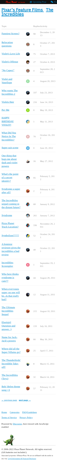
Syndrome (7, 215)
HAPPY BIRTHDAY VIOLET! (8, 121)
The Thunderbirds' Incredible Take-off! (11, 364)
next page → (25, 400)
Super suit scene (10, 147)
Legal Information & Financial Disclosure (22, 458)
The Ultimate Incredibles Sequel (8, 311)
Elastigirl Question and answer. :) (8, 326)
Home (4, 412)
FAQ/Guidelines (29, 412)
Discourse (17, 424)
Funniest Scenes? (10, 33)
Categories (14, 412)
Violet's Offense (10, 61)
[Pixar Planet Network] (15, 2)
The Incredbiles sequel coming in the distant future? (11, 204)
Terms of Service (9, 417)
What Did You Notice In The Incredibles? (9, 136)
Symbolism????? (10, 235)
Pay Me (5, 110)
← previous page (9, 400)
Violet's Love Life (11, 53)
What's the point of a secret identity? (10, 177)
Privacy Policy (26, 417)
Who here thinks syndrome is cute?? (10, 277)
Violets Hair (8, 102)
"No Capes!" (8, 70)
